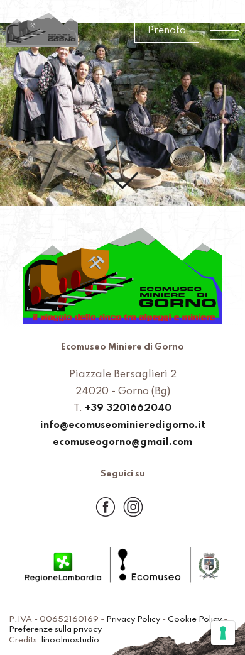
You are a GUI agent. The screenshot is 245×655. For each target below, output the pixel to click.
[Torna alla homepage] (42, 31)
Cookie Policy (195, 619)
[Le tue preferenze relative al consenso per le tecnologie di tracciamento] (223, 633)
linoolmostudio (70, 640)
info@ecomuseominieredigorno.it (122, 425)
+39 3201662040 (128, 408)
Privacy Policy (133, 619)
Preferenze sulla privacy (55, 629)
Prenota (167, 31)
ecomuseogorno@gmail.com (122, 442)
